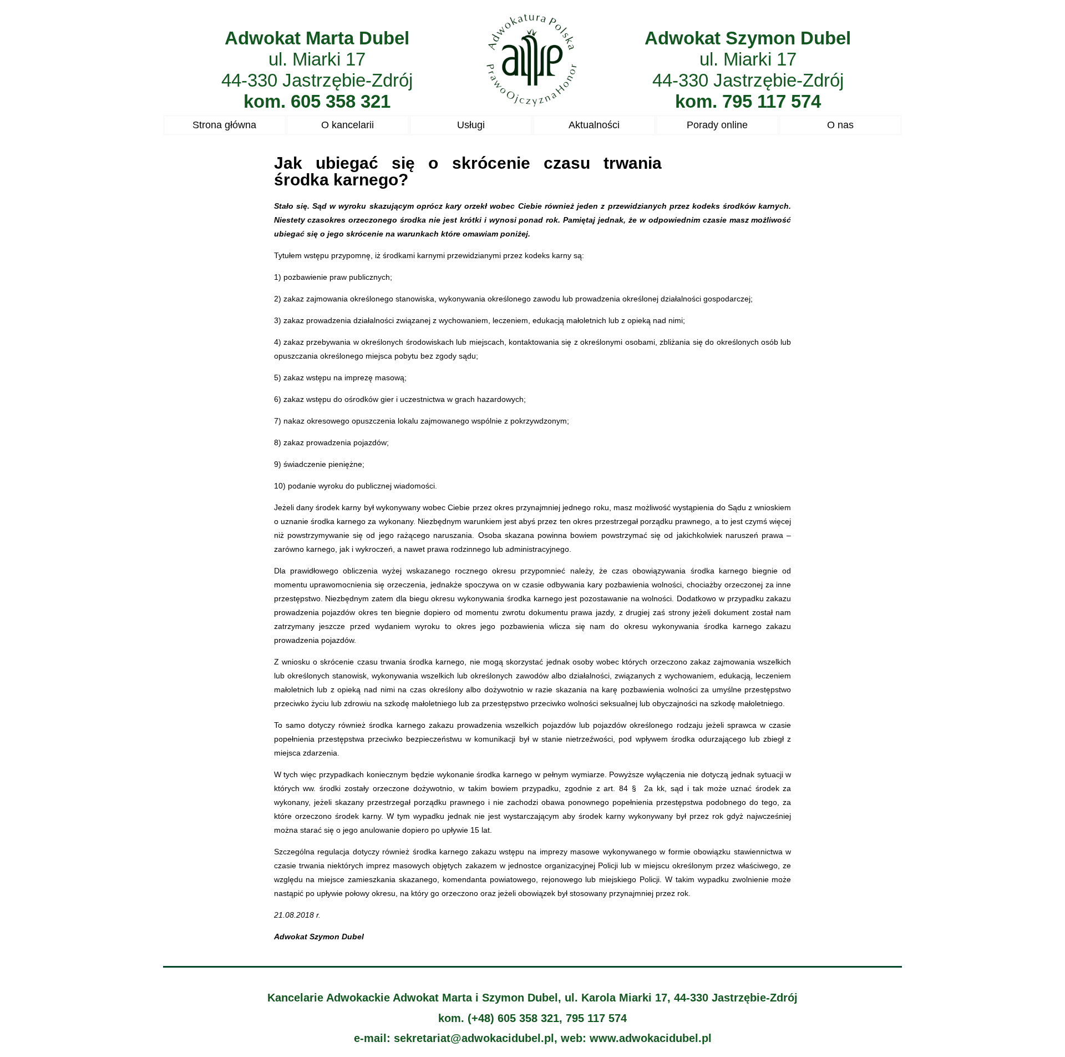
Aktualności (594, 124)
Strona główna (224, 124)
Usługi (471, 124)
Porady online (717, 124)
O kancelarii (347, 124)
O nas (840, 124)
